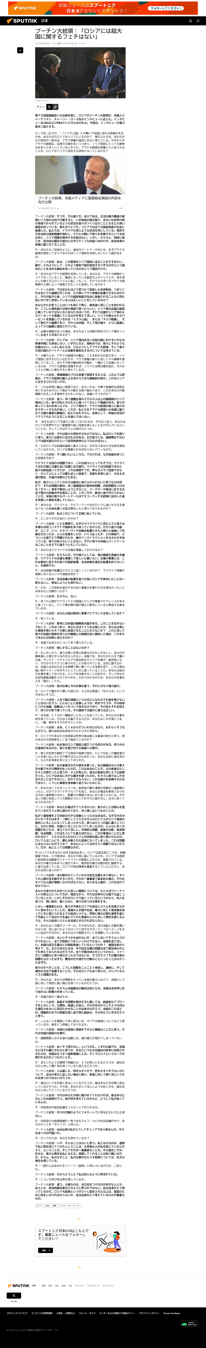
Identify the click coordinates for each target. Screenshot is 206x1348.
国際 (54, 1206)
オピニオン (79, 1285)
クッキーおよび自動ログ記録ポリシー (117, 1313)
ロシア (39, 1206)
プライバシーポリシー (149, 1313)
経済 (63, 1285)
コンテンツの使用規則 (41, 1313)
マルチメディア (93, 1285)
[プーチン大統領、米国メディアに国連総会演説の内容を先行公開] (80, 175)
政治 (47, 1206)
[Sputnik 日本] (23, 24)
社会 (70, 1285)
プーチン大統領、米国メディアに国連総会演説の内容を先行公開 (79, 200)
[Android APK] (189, 1324)
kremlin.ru (46, 101)
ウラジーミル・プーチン (70, 1206)
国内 (50, 1285)
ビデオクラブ (108, 1285)
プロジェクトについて (17, 1313)
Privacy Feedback (171, 1313)
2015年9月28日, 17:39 (45, 43)
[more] (121, 208)
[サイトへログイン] (190, 21)
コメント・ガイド (87, 1313)
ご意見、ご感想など (65, 1313)
